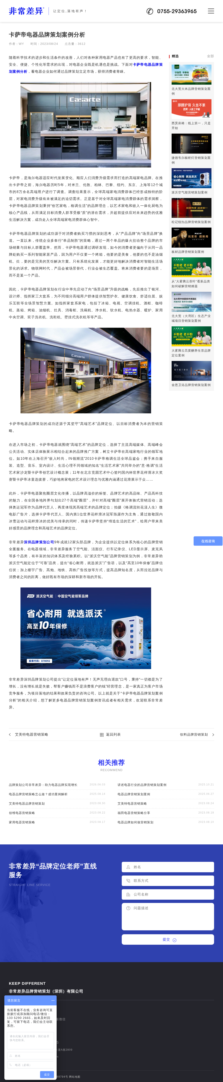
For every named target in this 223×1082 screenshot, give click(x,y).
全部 (210, 56)
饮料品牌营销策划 (194, 734)
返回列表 (113, 734)
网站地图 (74, 1076)
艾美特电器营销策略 (31, 734)
